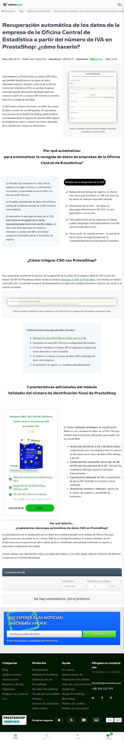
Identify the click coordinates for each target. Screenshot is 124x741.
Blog (5, 669)
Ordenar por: (68, 581)
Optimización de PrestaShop (42, 682)
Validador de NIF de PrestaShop (78, 279)
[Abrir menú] (119, 5)
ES (118, 720)
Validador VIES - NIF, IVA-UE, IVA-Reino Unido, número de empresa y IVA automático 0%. (31, 421)
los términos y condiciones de (29, 640)
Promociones (40, 669)
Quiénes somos (11, 674)
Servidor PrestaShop (45, 689)
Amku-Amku (40, 708)
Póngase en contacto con (15, 696)
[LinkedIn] (94, 698)
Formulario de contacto (106, 672)
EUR (109, 720)
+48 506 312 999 (102, 688)
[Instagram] (112, 698)
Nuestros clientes (13, 684)
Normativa (68, 698)
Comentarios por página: (99, 581)
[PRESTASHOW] (12, 5)
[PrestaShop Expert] (14, 720)
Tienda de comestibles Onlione (46, 696)
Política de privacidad (75, 708)
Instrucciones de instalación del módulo (76, 677)
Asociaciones (10, 679)
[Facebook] (103, 698)
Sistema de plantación (46, 703)
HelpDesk (68, 689)
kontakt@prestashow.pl (106, 683)
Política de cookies (73, 703)
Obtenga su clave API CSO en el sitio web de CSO (59, 338)
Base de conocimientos (76, 684)
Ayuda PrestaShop (73, 694)
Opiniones (8, 689)
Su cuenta (68, 669)
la (47, 553)
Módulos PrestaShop (45, 674)
